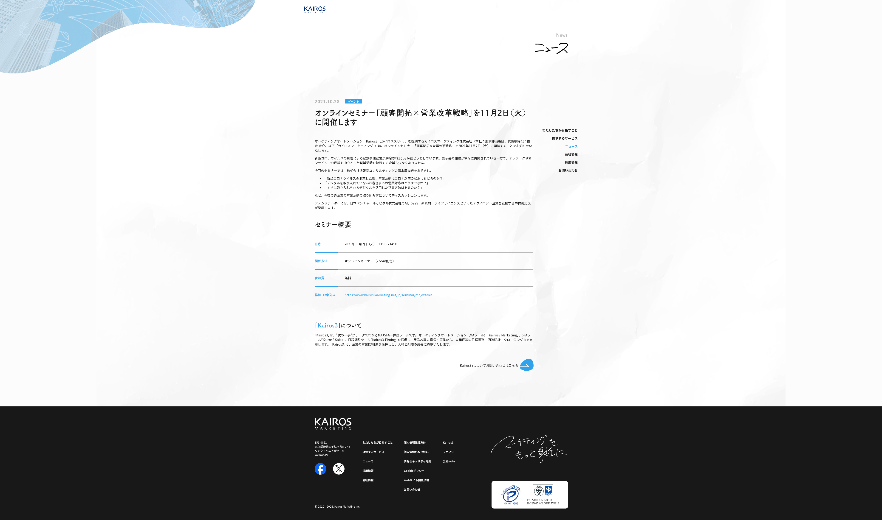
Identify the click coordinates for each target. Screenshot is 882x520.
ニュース (571, 146)
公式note (449, 461)
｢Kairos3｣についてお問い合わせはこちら (488, 365)
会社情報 (571, 154)
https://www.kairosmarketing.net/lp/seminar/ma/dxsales (389, 295)
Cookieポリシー (414, 470)
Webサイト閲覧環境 (416, 480)
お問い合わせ (568, 170)
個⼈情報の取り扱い (416, 452)
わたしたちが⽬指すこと (560, 130)
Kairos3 (328, 325)
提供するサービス (565, 138)
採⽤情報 (571, 162)
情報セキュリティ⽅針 (417, 461)
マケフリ (448, 452)
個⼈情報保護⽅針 (415, 442)
